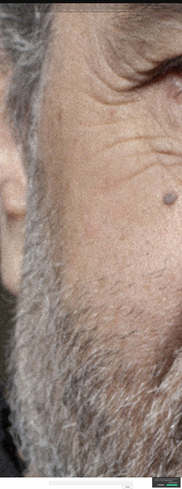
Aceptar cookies (172, 485)
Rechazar (161, 485)
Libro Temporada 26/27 (123, 10)
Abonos (81, 10)
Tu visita (87, 10)
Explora (94, 10)
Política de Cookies (169, 480)
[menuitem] (65, 10)
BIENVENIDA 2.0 (111, 10)
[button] (131, 10)
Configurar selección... (173, 482)
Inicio (64, 10)
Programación (72, 10)
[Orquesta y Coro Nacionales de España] (58, 5)
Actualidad (102, 10)
